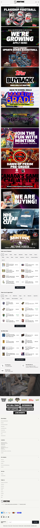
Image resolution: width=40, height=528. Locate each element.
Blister (12, 257)
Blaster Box (15, 295)
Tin (10, 295)
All (2, 254)
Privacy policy (10, 525)
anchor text (3, 27)
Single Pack (22, 257)
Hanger (20, 295)
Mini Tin (27, 257)
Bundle (16, 257)
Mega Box (8, 298)
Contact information (27, 525)
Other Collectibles (15, 298)
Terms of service (15, 525)
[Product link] (10, 265)
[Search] (37, 5)
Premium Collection (34, 257)
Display (26, 254)
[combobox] (20, 5)
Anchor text (3, 47)
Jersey (21, 298)
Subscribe (35, 522)
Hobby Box (29, 295)
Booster (31, 254)
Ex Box (6, 254)
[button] (1, 2)
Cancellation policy (34, 525)
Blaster (15, 254)
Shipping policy (21, 525)
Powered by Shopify (23, 504)
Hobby (3, 257)
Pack (24, 295)
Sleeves (35, 254)
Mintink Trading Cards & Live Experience (11, 504)
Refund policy (5, 525)
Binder (11, 254)
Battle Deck (21, 254)
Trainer (7, 257)
